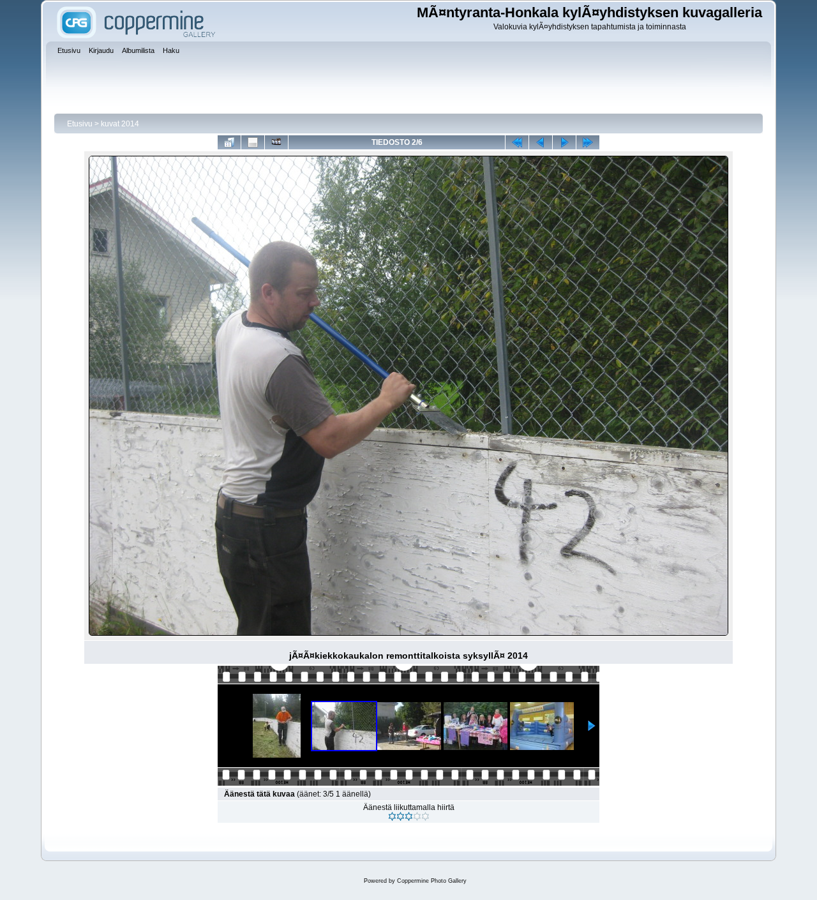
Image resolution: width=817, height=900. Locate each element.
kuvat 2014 (120, 123)
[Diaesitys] (276, 142)
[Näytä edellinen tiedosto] (540, 142)
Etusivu (80, 123)
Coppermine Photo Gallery (432, 881)
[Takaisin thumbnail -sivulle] (229, 142)
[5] (425, 816)
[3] (409, 816)
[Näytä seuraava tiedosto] (564, 142)
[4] (417, 816)
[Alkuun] (517, 142)
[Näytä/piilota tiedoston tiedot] (252, 142)
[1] (392, 816)
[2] (400, 816)
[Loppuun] (587, 142)
